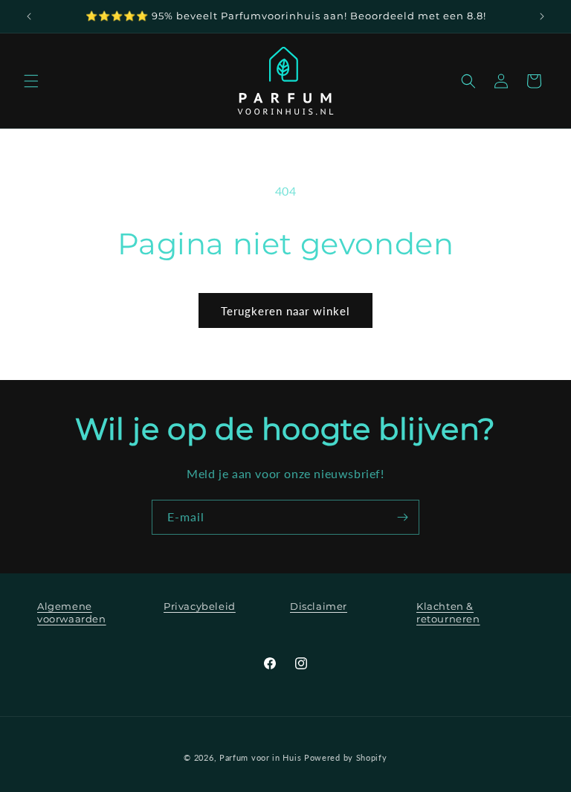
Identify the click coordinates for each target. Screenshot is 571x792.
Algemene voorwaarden (71, 612)
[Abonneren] (402, 517)
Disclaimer (318, 606)
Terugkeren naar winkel (285, 311)
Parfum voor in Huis (260, 757)
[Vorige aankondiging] (29, 16)
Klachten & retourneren (448, 612)
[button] (31, 81)
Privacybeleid (200, 606)
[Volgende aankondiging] (542, 16)
